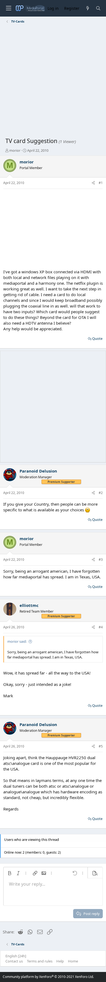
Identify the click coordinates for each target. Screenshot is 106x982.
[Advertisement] (53, 81)
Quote (97, 338)
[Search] (98, 8)
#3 (101, 559)
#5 (101, 746)
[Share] (93, 183)
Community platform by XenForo (48, 976)
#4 (101, 627)
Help (60, 961)
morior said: (17, 641)
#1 (101, 182)
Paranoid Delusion (38, 471)
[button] (9, 873)
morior (14, 150)
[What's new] (87, 8)
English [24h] (15, 956)
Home (73, 961)
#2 (101, 492)
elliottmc (29, 605)
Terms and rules (39, 961)
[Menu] (8, 8)
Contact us (14, 961)
